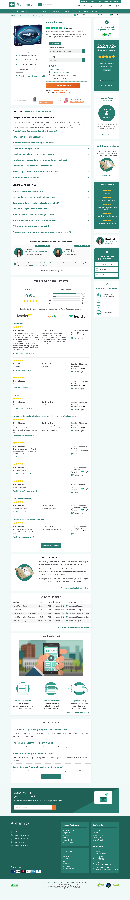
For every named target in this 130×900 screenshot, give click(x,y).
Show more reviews (51, 546)
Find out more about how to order (77, 712)
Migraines (66, 838)
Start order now (62, 85)
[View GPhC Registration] (106, 34)
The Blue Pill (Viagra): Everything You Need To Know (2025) (40, 729)
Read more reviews (106, 85)
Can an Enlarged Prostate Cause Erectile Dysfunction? (38, 767)
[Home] (12, 16)
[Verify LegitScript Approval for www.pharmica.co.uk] (108, 885)
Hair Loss (66, 835)
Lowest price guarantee (60, 72)
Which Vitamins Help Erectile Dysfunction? (33, 753)
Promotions (97, 838)
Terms (47, 882)
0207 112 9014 (114, 2)
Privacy (65, 882)
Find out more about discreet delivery (75, 588)
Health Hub (67, 864)
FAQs (64, 861)
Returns (81, 882)
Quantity (52, 57)
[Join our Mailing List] (54, 807)
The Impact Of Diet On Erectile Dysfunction (33, 743)
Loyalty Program (98, 835)
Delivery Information (70, 869)
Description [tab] (17, 111)
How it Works (67, 856)
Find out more (106, 134)
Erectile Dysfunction (70, 830)
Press (86, 882)
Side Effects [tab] (29, 111)
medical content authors (50, 263)
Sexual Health (67, 840)
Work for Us (67, 866)
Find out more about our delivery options (74, 628)
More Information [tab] (43, 111)
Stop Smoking (68, 842)
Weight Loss (67, 833)
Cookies (74, 882)
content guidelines (39, 265)
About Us (66, 859)
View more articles (51, 777)
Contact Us (96, 830)
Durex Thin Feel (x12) (75, 99)
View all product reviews (107, 231)
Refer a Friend (98, 840)
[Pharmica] (29, 823)
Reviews (95, 833)
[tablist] (51, 111)
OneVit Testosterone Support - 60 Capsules (47, 99)
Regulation (57, 882)
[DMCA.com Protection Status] (115, 885)
